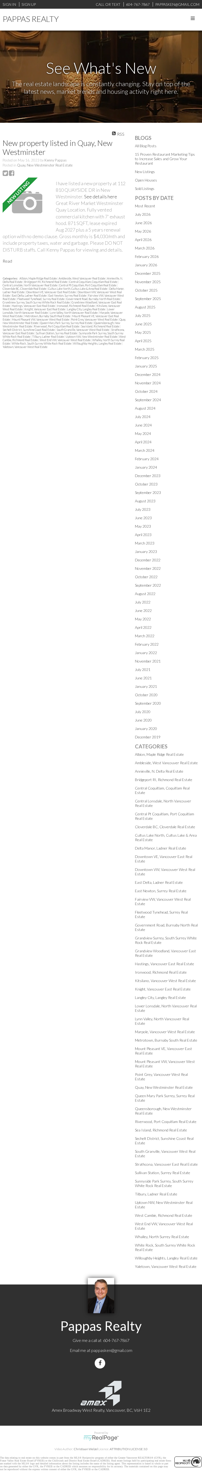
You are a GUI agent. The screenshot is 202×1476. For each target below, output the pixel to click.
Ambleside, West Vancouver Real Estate (82, 278)
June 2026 (143, 222)
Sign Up (29, 4)
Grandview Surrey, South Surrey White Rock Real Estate (36, 302)
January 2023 (146, 551)
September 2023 (148, 492)
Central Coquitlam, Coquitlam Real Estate (93, 281)
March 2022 (144, 636)
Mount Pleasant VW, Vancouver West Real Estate (41, 319)
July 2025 (142, 315)
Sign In (9, 4)
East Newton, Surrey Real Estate (67, 295)
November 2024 (148, 383)
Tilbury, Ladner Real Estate (48, 336)
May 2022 (143, 619)
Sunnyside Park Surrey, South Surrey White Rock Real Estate (164, 1183)
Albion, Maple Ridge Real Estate (38, 278)
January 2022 (146, 652)
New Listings (145, 171)
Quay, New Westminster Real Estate (45, 165)
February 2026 (147, 256)
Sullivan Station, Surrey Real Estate (57, 333)
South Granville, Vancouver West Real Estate (83, 329)
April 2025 (143, 341)
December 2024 (147, 374)
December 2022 (147, 560)
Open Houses (146, 180)
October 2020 (146, 695)
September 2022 (148, 585)
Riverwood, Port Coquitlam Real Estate (57, 326)
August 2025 (145, 307)
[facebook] (101, 1363)
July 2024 (142, 416)
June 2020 (143, 720)
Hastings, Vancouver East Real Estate (33, 305)
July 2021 (142, 669)
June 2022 (143, 610)
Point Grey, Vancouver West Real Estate (94, 319)
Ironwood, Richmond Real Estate (76, 305)
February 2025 (147, 357)
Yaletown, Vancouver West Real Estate (25, 347)
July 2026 (142, 214)
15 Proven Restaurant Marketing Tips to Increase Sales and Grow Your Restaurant (165, 158)
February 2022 (147, 644)
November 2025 (148, 281)
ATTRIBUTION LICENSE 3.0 (129, 1449)
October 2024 (146, 391)
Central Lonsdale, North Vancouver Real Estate (30, 285)
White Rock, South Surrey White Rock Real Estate (42, 343)
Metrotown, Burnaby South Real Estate (47, 316)
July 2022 (142, 602)
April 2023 (143, 534)
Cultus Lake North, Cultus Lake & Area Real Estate (78, 288)
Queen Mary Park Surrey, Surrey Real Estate (66, 323)
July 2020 (142, 711)
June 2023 (143, 518)
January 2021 (146, 686)
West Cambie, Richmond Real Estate (163, 1215)
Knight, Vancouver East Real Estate (45, 309)
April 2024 (143, 442)
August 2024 (145, 408)
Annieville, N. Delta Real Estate (159, 771)
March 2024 (144, 450)
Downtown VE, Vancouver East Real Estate (51, 292)
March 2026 (144, 248)
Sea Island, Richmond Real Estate (100, 326)
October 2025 (146, 290)
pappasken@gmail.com (111, 1350)
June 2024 (143, 425)
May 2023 (143, 526)
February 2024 (147, 459)
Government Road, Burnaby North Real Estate (93, 299)
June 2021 (143, 678)
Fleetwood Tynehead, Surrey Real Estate (41, 299)
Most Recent (145, 206)
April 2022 (143, 627)
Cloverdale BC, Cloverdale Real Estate (25, 288)
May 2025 (143, 332)
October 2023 (146, 484)
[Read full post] (27, 203)
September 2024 (148, 400)
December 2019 (147, 737)
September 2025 (148, 298)
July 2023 (142, 509)
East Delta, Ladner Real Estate (29, 295)
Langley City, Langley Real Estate (86, 309)
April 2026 (143, 239)
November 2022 (148, 568)
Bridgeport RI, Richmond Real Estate (46, 281)
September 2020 (148, 703)
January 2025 (146, 366)
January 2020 (146, 728)
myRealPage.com (101, 1438)
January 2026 (146, 265)
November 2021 (148, 661)
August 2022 (145, 593)
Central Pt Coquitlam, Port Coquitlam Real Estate (88, 285)
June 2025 (143, 324)
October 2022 (146, 577)
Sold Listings (144, 188)
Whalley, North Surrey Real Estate (162, 1236)
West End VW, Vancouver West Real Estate (65, 340)
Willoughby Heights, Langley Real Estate (97, 343)
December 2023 (147, 475)
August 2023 (145, 501)
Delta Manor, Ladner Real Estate (160, 848)
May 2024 (143, 433)
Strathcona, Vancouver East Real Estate (166, 1164)
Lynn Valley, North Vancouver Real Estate (74, 312)
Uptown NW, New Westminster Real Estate (92, 336)
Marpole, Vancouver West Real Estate (165, 1031)
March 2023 (144, 543)
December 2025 (147, 273)
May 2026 (143, 231)
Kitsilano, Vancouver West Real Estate (165, 980)
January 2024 (146, 467)
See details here (100, 196)
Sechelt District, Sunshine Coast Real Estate (29, 329)
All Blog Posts (145, 146)
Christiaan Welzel (86, 1449)
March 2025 (144, 349)
